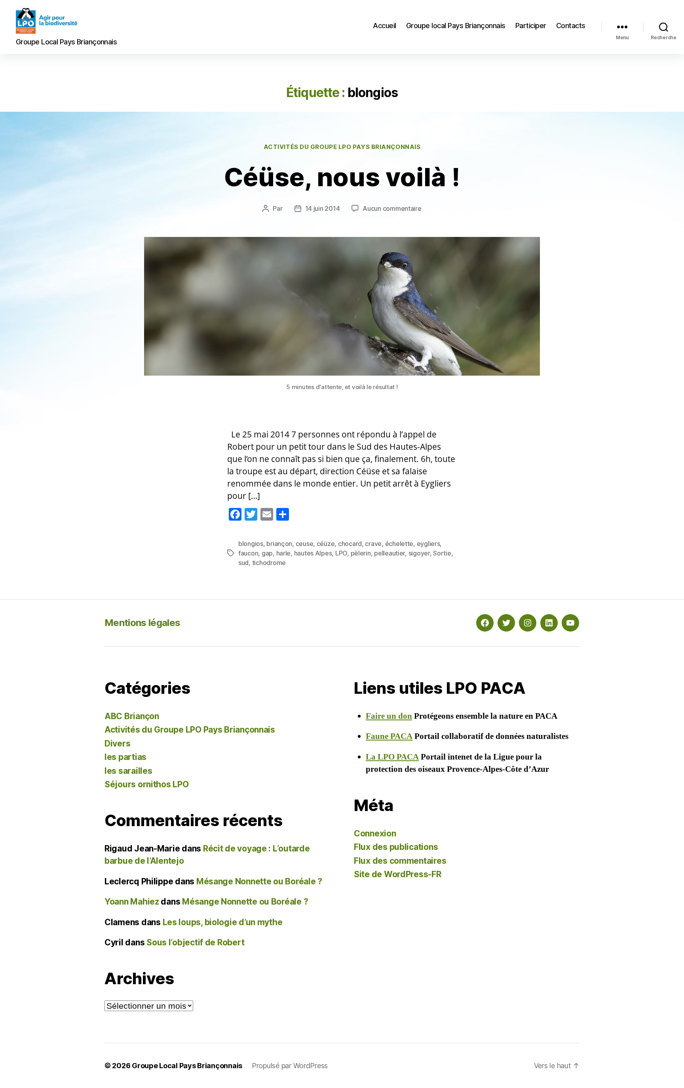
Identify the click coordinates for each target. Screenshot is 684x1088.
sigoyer (419, 553)
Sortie (442, 553)
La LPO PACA (392, 757)
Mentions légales (142, 622)
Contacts (570, 25)
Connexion (375, 833)
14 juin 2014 (322, 208)
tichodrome (269, 563)
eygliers (428, 544)
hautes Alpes (313, 553)
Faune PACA (389, 736)
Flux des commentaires (400, 861)
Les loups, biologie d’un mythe (223, 922)
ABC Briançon (131, 716)
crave (373, 544)
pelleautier (389, 553)
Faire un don (389, 716)
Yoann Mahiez (131, 902)
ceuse (305, 544)
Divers (117, 743)
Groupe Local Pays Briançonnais (187, 1065)
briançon (279, 544)
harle (283, 553)
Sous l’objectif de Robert (195, 942)
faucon (248, 553)
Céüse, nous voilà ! (342, 177)
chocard (350, 544)
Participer (530, 25)
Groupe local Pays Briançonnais (455, 25)
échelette (399, 544)
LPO (341, 553)
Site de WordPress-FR (397, 874)
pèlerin (361, 553)
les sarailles (128, 771)
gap (267, 553)
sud (243, 563)
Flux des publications (396, 847)
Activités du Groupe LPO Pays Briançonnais (342, 147)
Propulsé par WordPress (290, 1065)
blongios (250, 544)
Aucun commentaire (392, 208)
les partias (125, 757)
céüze (326, 544)
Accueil (384, 25)
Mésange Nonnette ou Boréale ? (259, 881)
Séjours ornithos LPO (146, 784)
